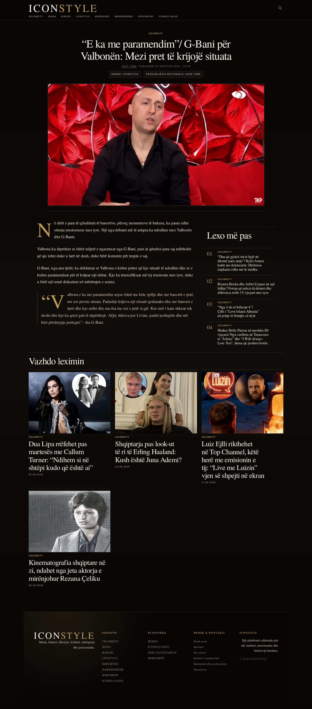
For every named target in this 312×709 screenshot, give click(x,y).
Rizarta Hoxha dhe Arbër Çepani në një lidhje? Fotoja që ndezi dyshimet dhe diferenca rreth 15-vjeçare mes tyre (246, 288)
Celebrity (36, 16)
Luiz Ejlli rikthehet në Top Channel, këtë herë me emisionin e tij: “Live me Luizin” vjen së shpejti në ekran (233, 459)
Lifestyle (83, 16)
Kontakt (199, 647)
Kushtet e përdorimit (206, 658)
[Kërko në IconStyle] (280, 8)
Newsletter (200, 669)
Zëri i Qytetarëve (162, 652)
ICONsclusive (168, 16)
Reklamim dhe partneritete (210, 664)
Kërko (153, 641)
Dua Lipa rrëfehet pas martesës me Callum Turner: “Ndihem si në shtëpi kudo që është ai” (61, 455)
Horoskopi (146, 16)
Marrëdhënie (124, 16)
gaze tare (129, 66)
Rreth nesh (200, 641)
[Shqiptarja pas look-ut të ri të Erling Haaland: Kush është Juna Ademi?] (156, 402)
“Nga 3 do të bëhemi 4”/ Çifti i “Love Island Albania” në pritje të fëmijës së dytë (238, 311)
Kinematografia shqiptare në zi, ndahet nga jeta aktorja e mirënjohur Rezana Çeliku (67, 570)
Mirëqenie (102, 16)
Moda (52, 16)
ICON (63, 8)
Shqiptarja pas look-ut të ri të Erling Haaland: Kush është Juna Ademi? (148, 451)
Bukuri (66, 16)
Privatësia (200, 652)
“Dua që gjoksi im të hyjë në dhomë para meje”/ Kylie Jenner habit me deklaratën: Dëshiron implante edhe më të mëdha (241, 263)
